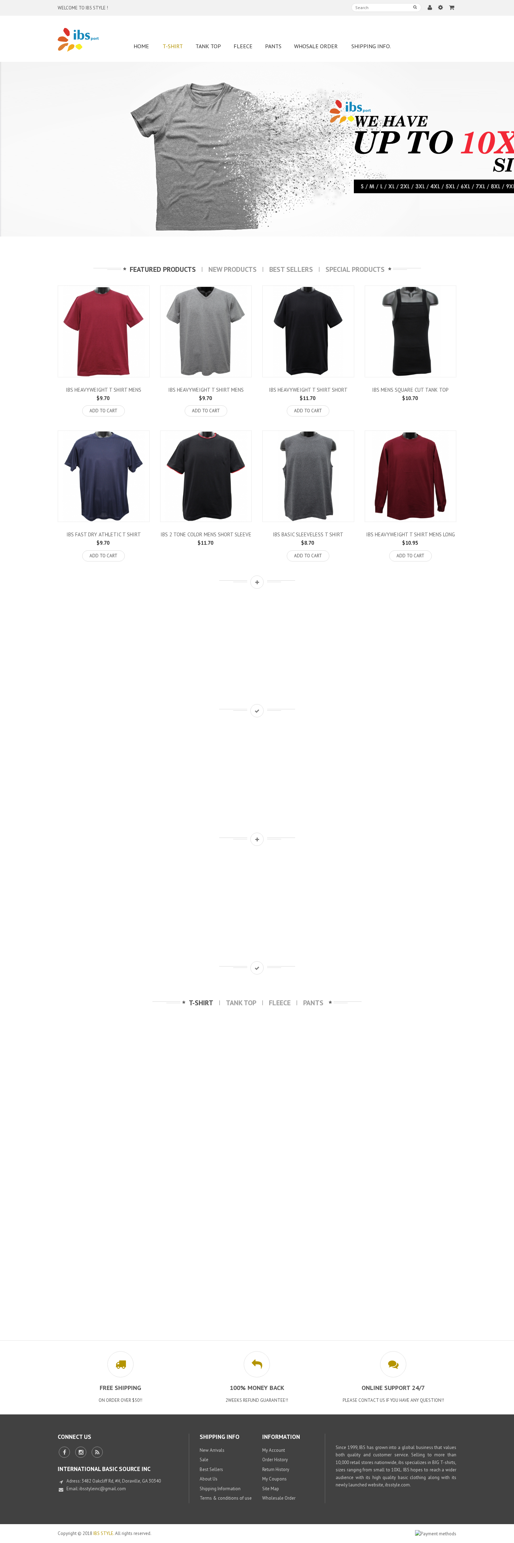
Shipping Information (220, 1489)
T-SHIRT (201, 1002)
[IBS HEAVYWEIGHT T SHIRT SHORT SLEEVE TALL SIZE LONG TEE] (308, 331)
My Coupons (274, 1479)
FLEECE (280, 1002)
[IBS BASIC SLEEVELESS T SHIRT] (308, 476)
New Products (232, 269)
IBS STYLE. (103, 1533)
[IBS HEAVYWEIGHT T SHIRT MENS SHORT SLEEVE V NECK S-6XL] (206, 331)
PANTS (313, 1002)
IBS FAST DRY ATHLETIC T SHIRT (103, 534)
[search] (415, 7)
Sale (204, 1460)
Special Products (355, 269)
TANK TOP (241, 1002)
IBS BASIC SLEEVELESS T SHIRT (308, 534)
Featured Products (163, 269)
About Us (208, 1479)
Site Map (270, 1489)
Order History (275, 1460)
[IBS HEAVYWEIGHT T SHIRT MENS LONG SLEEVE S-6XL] (410, 476)
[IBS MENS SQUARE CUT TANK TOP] (410, 331)
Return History (275, 1469)
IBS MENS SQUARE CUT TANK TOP (410, 389)
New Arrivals (212, 1450)
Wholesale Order (278, 1498)
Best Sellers (291, 269)
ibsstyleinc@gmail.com (102, 1489)
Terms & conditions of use (226, 1498)
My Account (273, 1450)
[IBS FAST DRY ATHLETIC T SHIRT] (103, 476)
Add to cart (103, 411)
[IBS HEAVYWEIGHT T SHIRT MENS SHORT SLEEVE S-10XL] (103, 331)
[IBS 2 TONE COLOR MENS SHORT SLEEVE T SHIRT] (206, 476)
